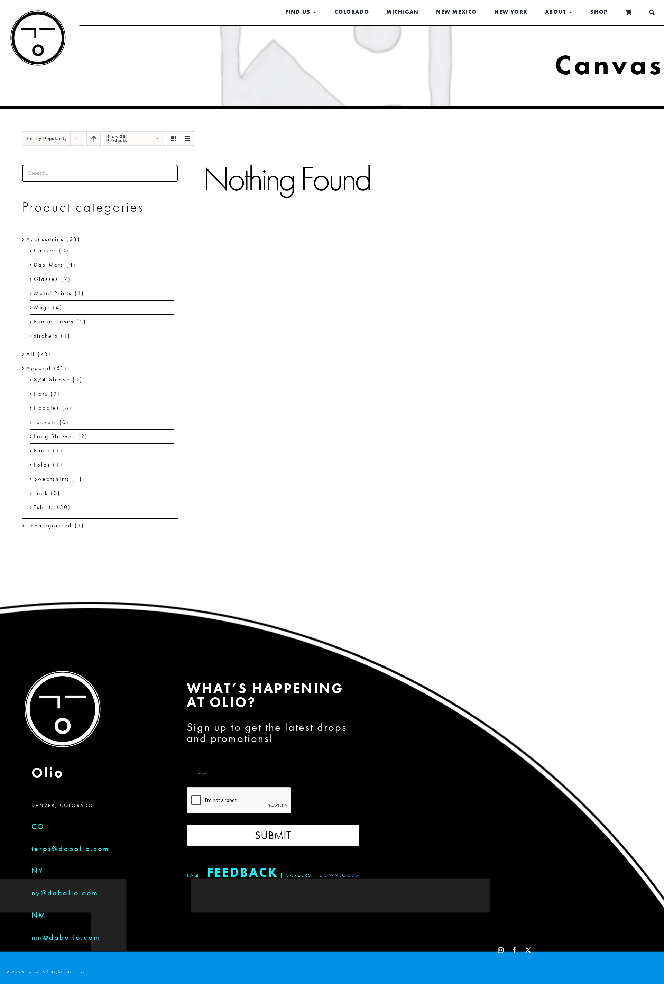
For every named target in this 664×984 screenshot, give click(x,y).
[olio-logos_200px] (38, 16)
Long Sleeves (54, 436)
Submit (273, 835)
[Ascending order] (93, 138)
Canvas (45, 250)
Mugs (42, 307)
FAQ (193, 875)
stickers (46, 335)
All (30, 354)
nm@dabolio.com (65, 937)
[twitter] (528, 950)
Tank (41, 493)
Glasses (46, 279)
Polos (42, 464)
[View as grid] (174, 138)
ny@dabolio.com (64, 893)
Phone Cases (54, 321)
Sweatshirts (52, 478)
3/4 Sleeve (52, 379)
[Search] (652, 13)
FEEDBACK (242, 872)
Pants (42, 450)
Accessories (45, 239)
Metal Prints (53, 293)
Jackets (45, 422)
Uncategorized (49, 525)
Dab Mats (49, 264)
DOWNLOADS (339, 875)
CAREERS (299, 875)
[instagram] (501, 950)
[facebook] (514, 950)
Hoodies (46, 408)
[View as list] (188, 138)
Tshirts (44, 507)
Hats (41, 393)
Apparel (38, 368)
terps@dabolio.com (70, 849)
